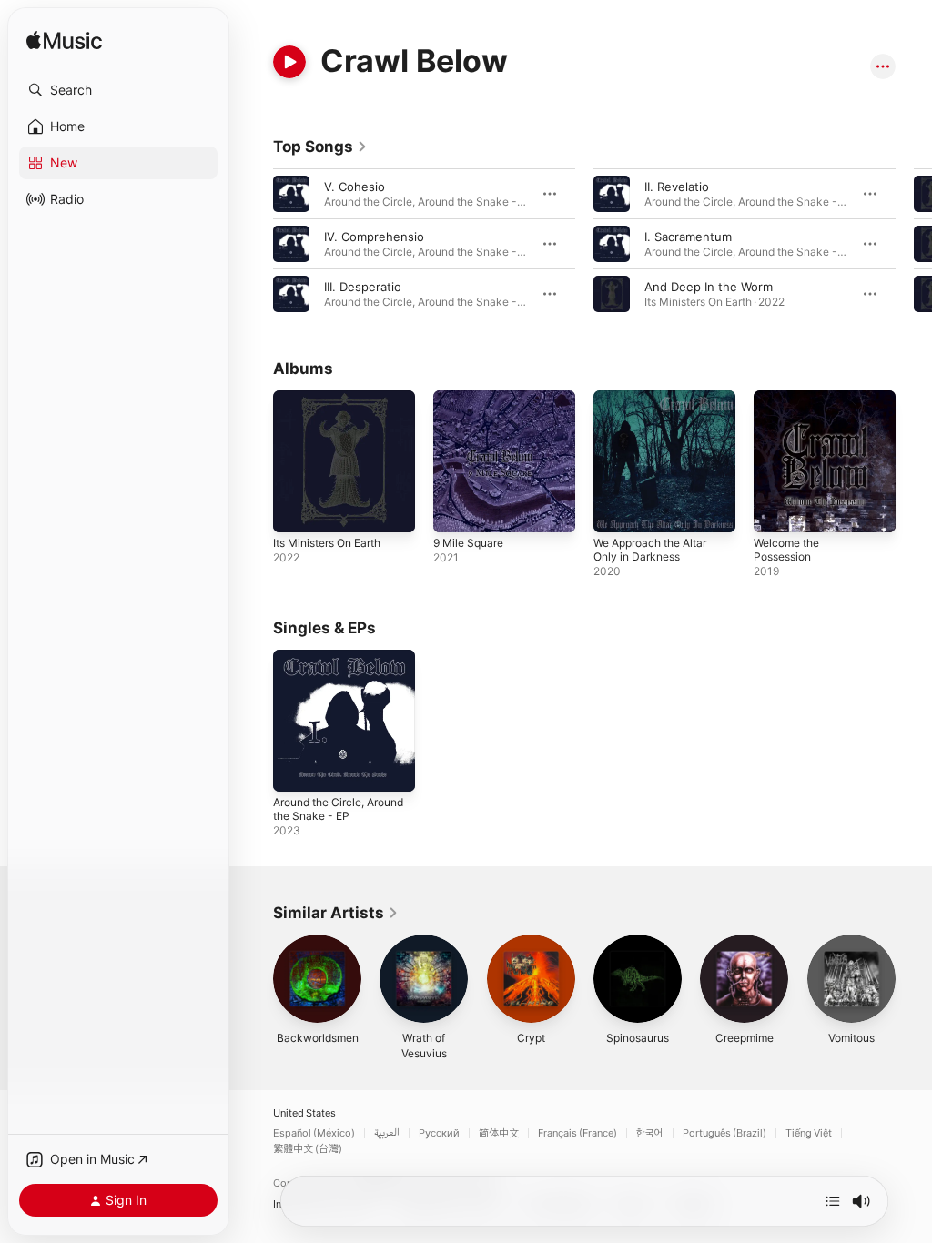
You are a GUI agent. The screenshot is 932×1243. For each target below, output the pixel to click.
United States (304, 1113)
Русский (439, 1133)
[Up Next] (833, 1201)
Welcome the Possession (786, 549)
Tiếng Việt (808, 1133)
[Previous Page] (255, 244)
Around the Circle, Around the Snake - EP (338, 809)
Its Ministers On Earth (326, 543)
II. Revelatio (676, 186)
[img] (64, 41)
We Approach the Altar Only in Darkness (649, 549)
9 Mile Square (468, 543)
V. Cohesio (354, 186)
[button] (118, 90)
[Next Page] (914, 244)
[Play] (289, 61)
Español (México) (314, 1133)
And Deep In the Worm (708, 286)
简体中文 (499, 1133)
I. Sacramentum (688, 236)
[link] (320, 146)
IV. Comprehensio (374, 236)
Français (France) (577, 1133)
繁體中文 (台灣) (307, 1149)
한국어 (650, 1133)
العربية (387, 1133)
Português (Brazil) (724, 1133)
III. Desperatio (362, 286)
